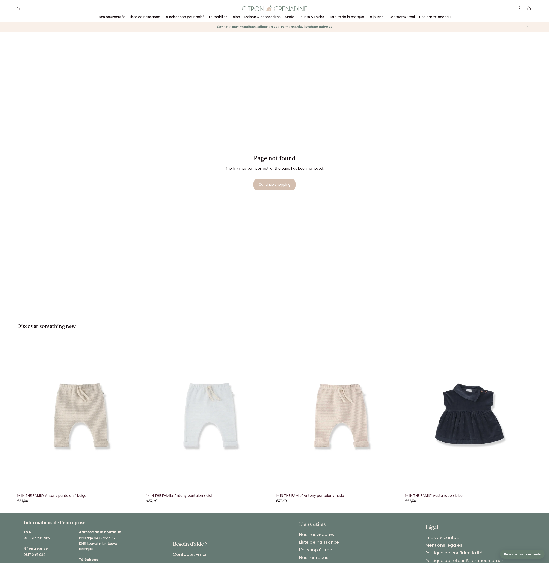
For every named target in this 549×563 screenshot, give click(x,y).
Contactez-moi (189, 554)
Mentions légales (443, 545)
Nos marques (313, 558)
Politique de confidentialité (454, 553)
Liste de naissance (319, 542)
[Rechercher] (18, 8)
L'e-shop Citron (315, 550)
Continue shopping (274, 184)
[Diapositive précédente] (18, 26)
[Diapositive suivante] (527, 26)
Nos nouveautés (316, 534)
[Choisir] (137, 485)
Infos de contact (443, 537)
